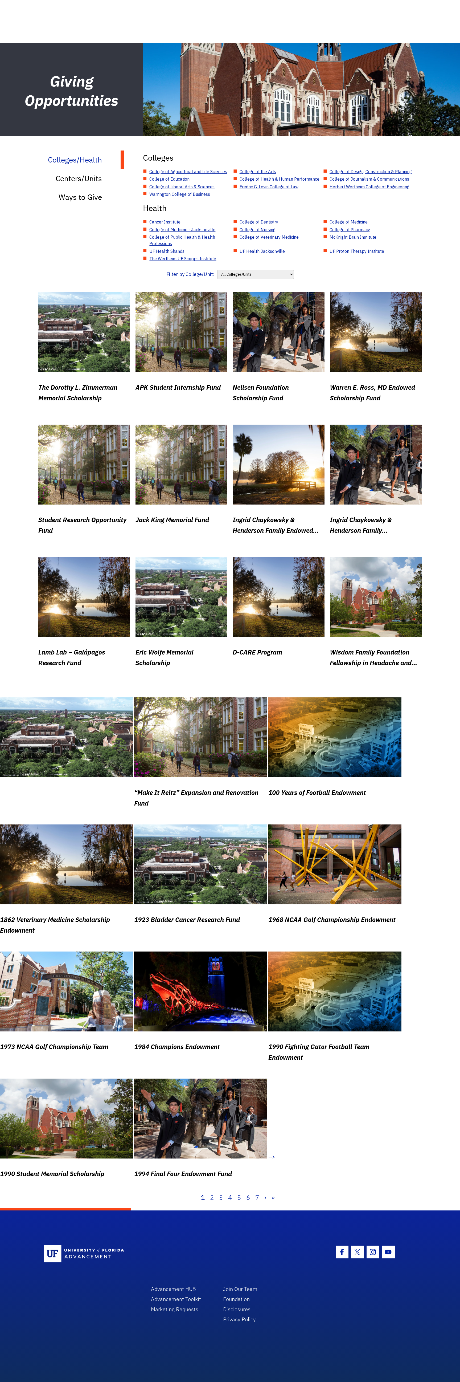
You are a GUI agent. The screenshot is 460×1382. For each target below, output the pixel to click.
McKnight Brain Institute (353, 237)
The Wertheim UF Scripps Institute (182, 258)
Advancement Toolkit (176, 1299)
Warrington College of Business (179, 194)
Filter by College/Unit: (190, 274)
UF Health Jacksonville (262, 251)
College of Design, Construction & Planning (371, 171)
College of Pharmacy (350, 229)
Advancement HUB (173, 1288)
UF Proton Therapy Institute (357, 251)
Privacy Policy (239, 1319)
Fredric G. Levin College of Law (269, 186)
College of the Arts (258, 171)
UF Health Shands (166, 251)
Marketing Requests (174, 1309)
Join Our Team (240, 1288)
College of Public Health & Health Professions (182, 240)
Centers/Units (79, 178)
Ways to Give (80, 197)
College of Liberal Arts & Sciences (182, 186)
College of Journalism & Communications (369, 179)
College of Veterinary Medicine (269, 237)
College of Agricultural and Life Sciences (188, 171)
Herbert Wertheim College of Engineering (369, 186)
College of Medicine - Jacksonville (182, 229)
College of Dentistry (259, 222)
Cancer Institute (164, 222)
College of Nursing (258, 229)
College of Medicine (349, 222)
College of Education (169, 179)
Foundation (236, 1299)
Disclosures (236, 1309)
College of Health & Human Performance (279, 179)
